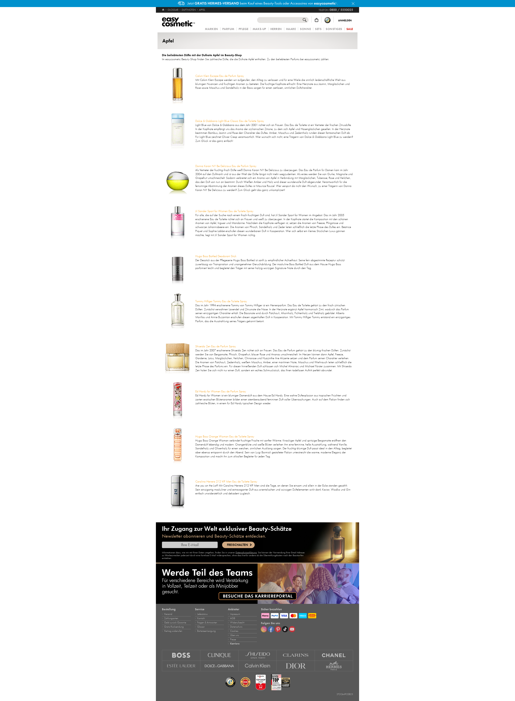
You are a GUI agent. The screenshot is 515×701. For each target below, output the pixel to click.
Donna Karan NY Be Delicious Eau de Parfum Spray (225, 166)
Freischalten (237, 545)
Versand (168, 614)
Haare (291, 29)
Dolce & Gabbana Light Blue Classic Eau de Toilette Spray (229, 121)
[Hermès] (334, 666)
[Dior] (296, 666)
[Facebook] (271, 629)
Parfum (228, 29)
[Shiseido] (258, 655)
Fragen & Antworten (207, 622)
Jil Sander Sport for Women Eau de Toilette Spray (224, 211)
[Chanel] (334, 655)
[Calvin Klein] (258, 666)
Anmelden (345, 20)
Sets (318, 29)
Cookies (234, 631)
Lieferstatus (202, 614)
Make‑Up (259, 29)
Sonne (305, 29)
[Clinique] (219, 655)
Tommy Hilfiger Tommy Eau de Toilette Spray (221, 301)
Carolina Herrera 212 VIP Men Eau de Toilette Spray (226, 481)
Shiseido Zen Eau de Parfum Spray (215, 346)
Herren (276, 29)
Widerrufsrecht (237, 622)
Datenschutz (236, 626)
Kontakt (201, 618)
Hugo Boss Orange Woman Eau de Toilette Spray (224, 436)
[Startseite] (163, 9)
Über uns (234, 635)
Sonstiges (334, 29)
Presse (233, 639)
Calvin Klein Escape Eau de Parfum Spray (219, 76)
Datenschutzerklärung (246, 552)
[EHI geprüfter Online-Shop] (245, 682)
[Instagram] (264, 629)
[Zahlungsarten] (307, 615)
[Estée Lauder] (181, 666)
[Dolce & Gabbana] (219, 666)
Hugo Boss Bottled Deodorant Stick (215, 256)
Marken (211, 29)
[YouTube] (292, 629)
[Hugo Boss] (181, 655)
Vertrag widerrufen (173, 631)
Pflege (243, 29)
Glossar (201, 626)
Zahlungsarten (171, 618)
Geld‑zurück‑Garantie (175, 622)
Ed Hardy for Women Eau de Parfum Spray (220, 391)
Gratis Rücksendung (174, 626)
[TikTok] (285, 629)
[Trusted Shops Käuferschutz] (327, 20)
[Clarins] (296, 655)
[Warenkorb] (316, 20)
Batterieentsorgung (206, 631)
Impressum (235, 614)
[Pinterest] (278, 629)
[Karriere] (257, 584)
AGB (232, 618)
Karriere (235, 643)
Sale (349, 29)
